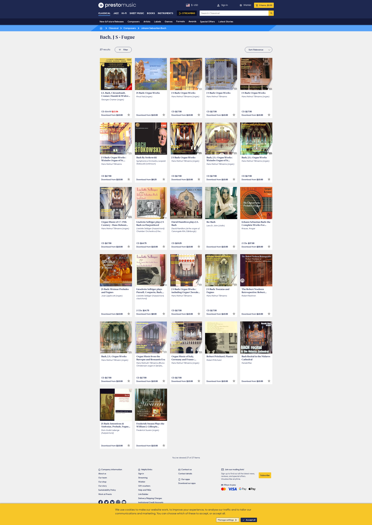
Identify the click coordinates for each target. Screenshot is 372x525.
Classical (104, 13)
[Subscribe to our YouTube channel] (125, 502)
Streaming (188, 13)
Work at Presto (105, 494)
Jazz (116, 13)
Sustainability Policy (107, 490)
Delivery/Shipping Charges (150, 498)
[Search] (271, 13)
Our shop (102, 482)
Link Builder (143, 494)
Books (151, 13)
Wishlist (247, 5)
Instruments (165, 13)
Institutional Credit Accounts (150, 502)
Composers (134, 21)
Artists (147, 21)
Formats (180, 21)
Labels (157, 21)
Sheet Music (137, 13)
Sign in (224, 5)
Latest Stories (226, 21)
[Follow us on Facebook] (101, 502)
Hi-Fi (124, 13)
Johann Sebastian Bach (153, 28)
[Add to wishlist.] (129, 115)
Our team (102, 477)
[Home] (101, 28)
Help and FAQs (144, 490)
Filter (125, 49)
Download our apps (187, 483)
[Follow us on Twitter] (107, 502)
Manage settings (226, 520)
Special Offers (207, 21)
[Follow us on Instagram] (119, 502)
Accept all (250, 520)
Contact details (185, 473)
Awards (192, 21)
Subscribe (265, 475)
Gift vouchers (144, 486)
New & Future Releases (112, 21)
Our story (102, 486)
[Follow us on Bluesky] (113, 502)
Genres (168, 21)
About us (102, 473)
